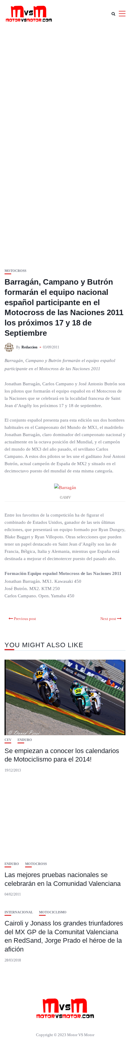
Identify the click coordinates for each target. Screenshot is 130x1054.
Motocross (15, 270)
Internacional (19, 912)
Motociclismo (53, 912)
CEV (8, 740)
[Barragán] (65, 487)
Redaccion (29, 347)
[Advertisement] (65, 95)
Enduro (25, 740)
